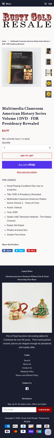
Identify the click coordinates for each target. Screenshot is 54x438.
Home (4, 41)
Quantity (6, 142)
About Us (27, 364)
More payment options (27, 172)
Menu (8, 4)
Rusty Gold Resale (29, 418)
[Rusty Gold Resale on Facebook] (27, 389)
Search (27, 360)
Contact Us (27, 368)
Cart (50, 4)
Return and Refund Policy (27, 375)
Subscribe (44, 409)
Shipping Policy (27, 371)
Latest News (27, 271)
